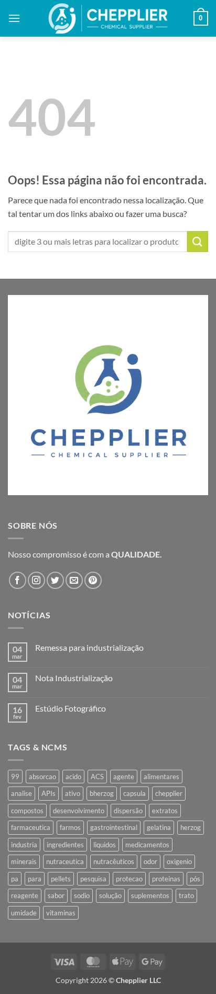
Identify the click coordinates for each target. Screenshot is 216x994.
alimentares (161, 776)
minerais (24, 861)
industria (24, 844)
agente (123, 776)
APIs (48, 793)
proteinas (166, 879)
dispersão (128, 810)
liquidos (104, 844)
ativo (72, 793)
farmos (70, 827)
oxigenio (179, 861)
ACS (97, 776)
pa (14, 879)
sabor (56, 895)
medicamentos (147, 844)
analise (21, 793)
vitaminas (60, 913)
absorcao (42, 776)
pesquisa (93, 879)
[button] (14, 18)
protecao (129, 879)
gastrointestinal (113, 827)
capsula (134, 793)
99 (15, 776)
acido (73, 776)
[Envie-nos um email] (74, 580)
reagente (24, 895)
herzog (190, 827)
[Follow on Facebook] (17, 580)
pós (195, 879)
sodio (82, 895)
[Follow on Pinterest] (93, 580)
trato (186, 895)
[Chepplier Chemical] (108, 18)
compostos (27, 810)
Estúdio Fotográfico (70, 708)
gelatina (159, 827)
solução (110, 895)
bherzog (102, 793)
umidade (24, 913)
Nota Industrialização (74, 678)
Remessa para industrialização (89, 647)
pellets (61, 879)
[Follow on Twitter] (55, 580)
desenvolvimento (78, 810)
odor (150, 861)
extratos (165, 810)
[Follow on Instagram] (36, 580)
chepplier (168, 793)
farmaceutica (30, 827)
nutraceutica (65, 861)
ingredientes (65, 844)
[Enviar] (197, 241)
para (34, 879)
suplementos (150, 895)
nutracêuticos (113, 861)
